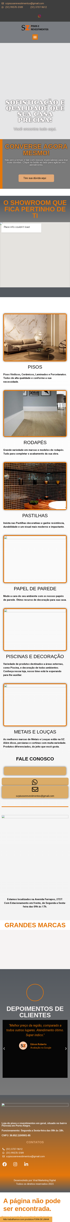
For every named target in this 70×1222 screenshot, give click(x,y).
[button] (35, 37)
